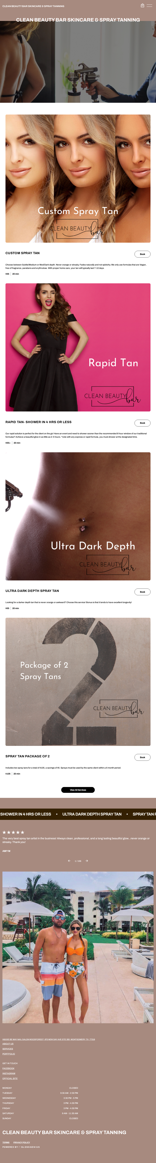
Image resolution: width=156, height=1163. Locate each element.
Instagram (8, 1073)
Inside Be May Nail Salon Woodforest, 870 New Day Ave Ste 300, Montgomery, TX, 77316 (48, 1039)
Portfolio (8, 1054)
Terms (5, 1142)
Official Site (10, 1078)
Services (7, 1049)
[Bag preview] (142, 5)
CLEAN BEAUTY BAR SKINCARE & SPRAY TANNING (33, 6)
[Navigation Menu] (149, 6)
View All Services (78, 790)
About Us (7, 1044)
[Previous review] (69, 861)
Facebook (8, 1068)
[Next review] (87, 861)
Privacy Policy (21, 1142)
